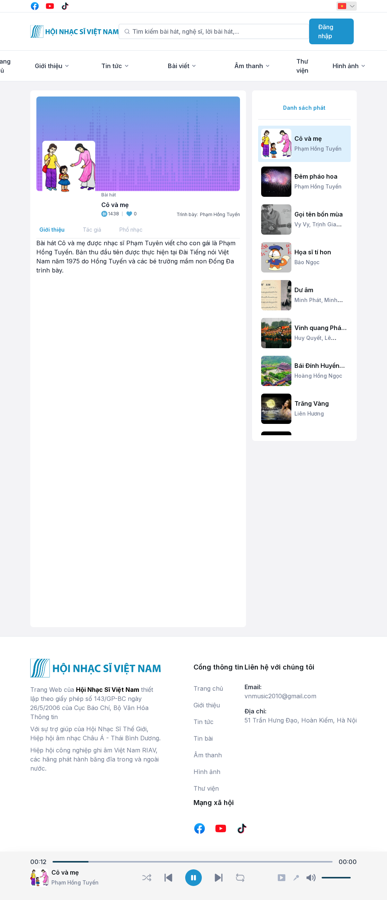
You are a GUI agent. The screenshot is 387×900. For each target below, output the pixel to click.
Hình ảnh (346, 66)
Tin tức (111, 66)
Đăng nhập (325, 31)
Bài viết (178, 66)
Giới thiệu (48, 66)
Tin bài (203, 738)
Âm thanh (248, 66)
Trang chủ (208, 688)
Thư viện (206, 788)
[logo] (74, 31)
